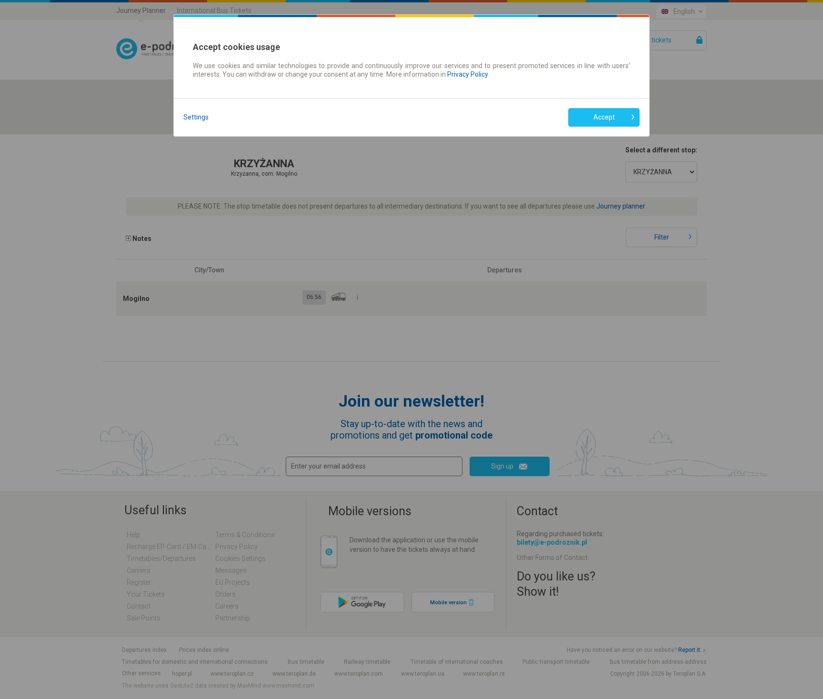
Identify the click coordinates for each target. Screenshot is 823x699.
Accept (604, 117)
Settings (196, 117)
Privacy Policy (467, 74)
